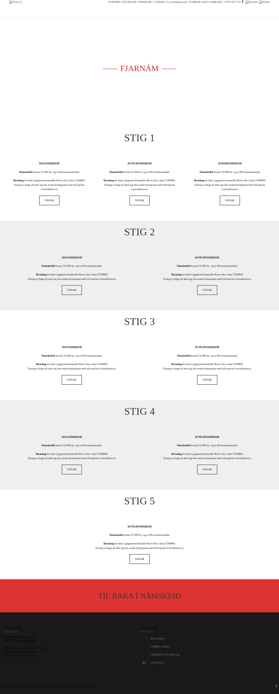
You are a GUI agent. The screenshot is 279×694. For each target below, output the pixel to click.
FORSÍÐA (114, 1)
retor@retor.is (157, 662)
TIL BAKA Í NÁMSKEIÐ (139, 596)
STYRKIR (194, 1)
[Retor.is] (15, 1)
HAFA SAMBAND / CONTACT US (221, 1)
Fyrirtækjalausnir (177, 1)
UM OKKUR (128, 1)
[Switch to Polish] (264, 8)
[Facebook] (243, 8)
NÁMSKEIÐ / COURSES (151, 1)
